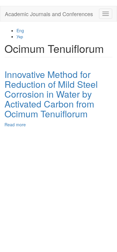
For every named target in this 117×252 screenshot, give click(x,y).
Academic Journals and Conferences (49, 14)
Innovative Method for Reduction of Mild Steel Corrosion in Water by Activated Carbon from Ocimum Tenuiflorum (51, 94)
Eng (20, 30)
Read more (15, 124)
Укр (19, 36)
